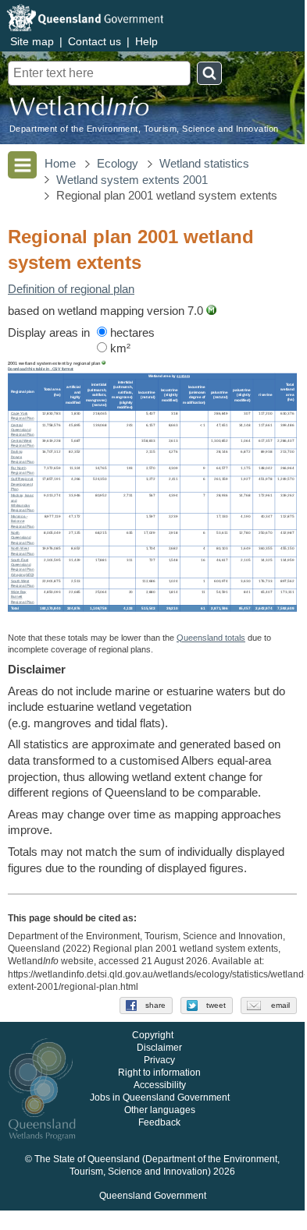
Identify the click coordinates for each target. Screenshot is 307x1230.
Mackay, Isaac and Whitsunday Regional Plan (22, 503)
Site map (32, 41)
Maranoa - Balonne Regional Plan (22, 521)
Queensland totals (211, 637)
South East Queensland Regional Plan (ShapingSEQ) (22, 567)
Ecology (117, 163)
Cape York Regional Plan (22, 416)
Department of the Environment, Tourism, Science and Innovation (144, 129)
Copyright (152, 1035)
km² (118, 348)
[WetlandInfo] (78, 109)
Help (146, 41)
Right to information (159, 1073)
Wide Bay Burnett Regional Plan (22, 597)
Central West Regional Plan (22, 443)
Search (209, 73)
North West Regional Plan (22, 551)
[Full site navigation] (22, 164)
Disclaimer (159, 1048)
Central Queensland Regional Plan (22, 429)
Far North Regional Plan (22, 470)
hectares (131, 333)
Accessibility (160, 1085)
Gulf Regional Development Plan (22, 484)
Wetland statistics (204, 163)
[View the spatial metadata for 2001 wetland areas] (211, 311)
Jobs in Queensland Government (160, 1098)
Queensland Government (152, 1196)
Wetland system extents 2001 (132, 180)
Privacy (159, 1060)
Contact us (94, 41)
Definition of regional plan (71, 289)
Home (60, 163)
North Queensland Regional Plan (22, 537)
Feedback (159, 1123)
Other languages (159, 1110)
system (183, 376)
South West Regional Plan (22, 583)
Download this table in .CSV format (40, 368)
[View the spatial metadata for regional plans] (103, 363)
